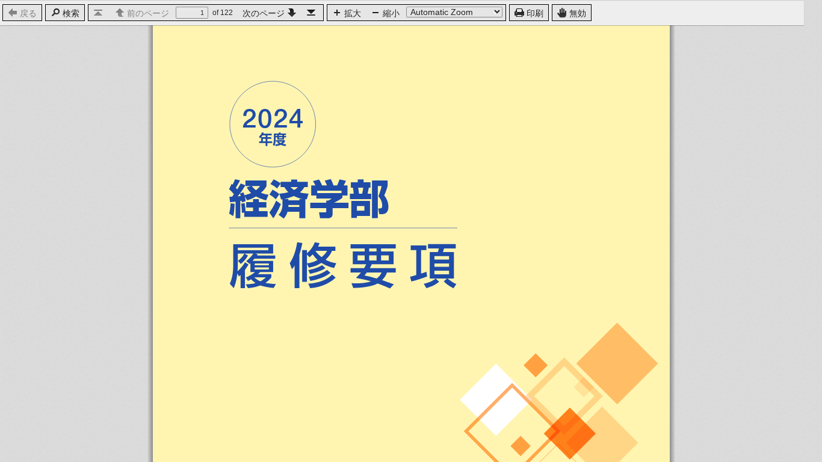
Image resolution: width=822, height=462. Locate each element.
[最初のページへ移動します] (99, 12)
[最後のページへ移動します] (312, 12)
